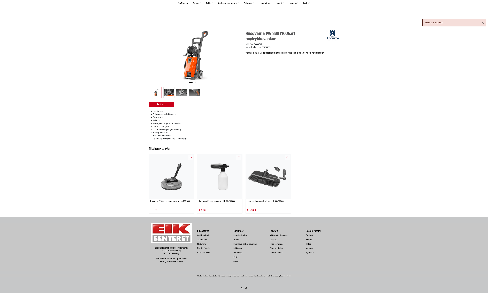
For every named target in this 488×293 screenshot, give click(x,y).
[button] (191, 82)
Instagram (309, 248)
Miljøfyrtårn (201, 244)
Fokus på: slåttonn (276, 248)
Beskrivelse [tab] (161, 104)
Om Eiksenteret (203, 235)
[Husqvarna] (332, 35)
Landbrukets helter (277, 253)
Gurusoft (244, 288)
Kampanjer (274, 240)
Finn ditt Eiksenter (203, 248)
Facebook (309, 235)
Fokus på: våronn (276, 244)
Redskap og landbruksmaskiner (245, 244)
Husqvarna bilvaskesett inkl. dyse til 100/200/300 (265, 201)
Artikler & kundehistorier (279, 235)
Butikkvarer (237, 248)
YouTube (309, 240)
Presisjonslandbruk (240, 235)
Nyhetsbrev (310, 253)
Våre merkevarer (203, 253)
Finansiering (237, 253)
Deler (235, 257)
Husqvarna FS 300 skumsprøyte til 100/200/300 (217, 201)
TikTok (308, 244)
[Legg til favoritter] (190, 157)
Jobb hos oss (202, 240)
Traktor (236, 240)
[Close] (483, 22)
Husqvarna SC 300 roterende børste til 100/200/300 (170, 201)
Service (236, 261)
